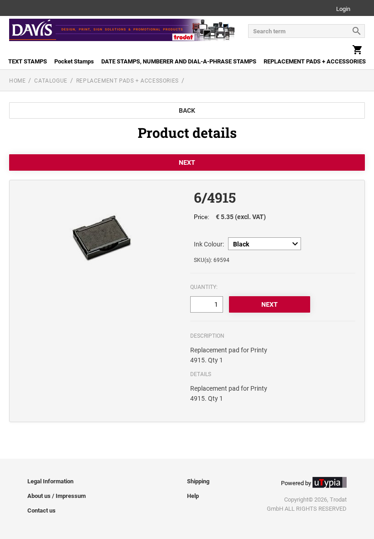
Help (193, 495)
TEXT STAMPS (27, 61)
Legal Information (50, 481)
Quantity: (204, 287)
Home (17, 81)
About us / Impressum (56, 495)
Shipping (198, 481)
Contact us (41, 510)
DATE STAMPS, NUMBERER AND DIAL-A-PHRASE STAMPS (178, 61)
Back (187, 110)
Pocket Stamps (74, 61)
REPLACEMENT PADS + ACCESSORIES (315, 61)
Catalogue (50, 81)
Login (343, 9)
